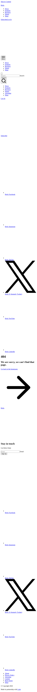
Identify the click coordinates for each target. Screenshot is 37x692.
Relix (2, 5)
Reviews (8, 12)
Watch (7, 14)
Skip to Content (6, 2)
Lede (19, 689)
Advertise (8, 93)
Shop (6, 16)
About (7, 673)
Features (7, 10)
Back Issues (9, 681)
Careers (7, 679)
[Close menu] (1, 74)
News (7, 9)
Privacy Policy (9, 675)
